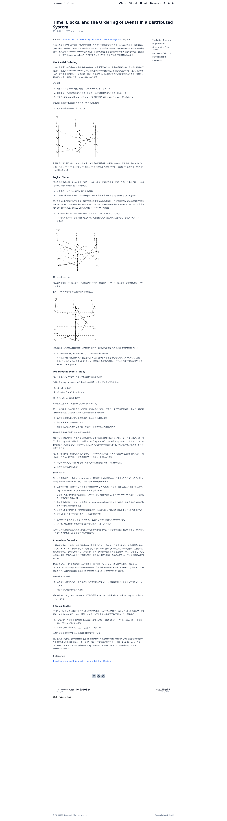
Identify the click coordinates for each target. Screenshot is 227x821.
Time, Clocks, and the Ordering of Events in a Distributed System (92, 39)
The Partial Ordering (161, 40)
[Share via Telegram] (103, 676)
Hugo (165, 815)
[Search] (169, 3)
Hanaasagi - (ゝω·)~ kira (63, 3)
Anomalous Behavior (161, 53)
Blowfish (171, 815)
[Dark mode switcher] (173, 3)
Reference (157, 60)
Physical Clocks (159, 57)
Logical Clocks (158, 43)
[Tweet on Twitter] (94, 676)
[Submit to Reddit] (98, 676)
